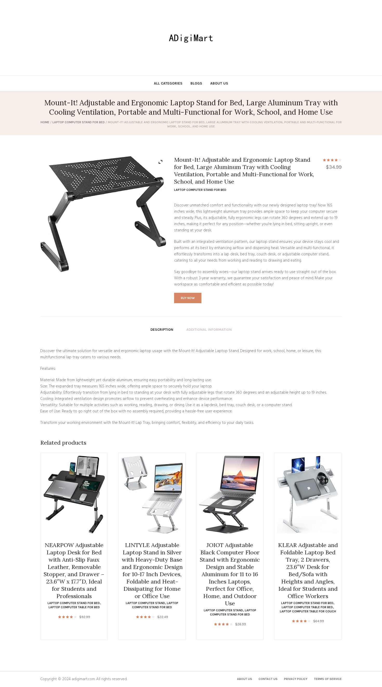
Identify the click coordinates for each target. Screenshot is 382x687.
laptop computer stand (145, 603)
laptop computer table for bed (74, 607)
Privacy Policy (295, 679)
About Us (244, 679)
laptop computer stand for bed (78, 122)
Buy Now (188, 298)
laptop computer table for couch (308, 611)
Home (45, 122)
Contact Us (268, 679)
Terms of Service (328, 679)
